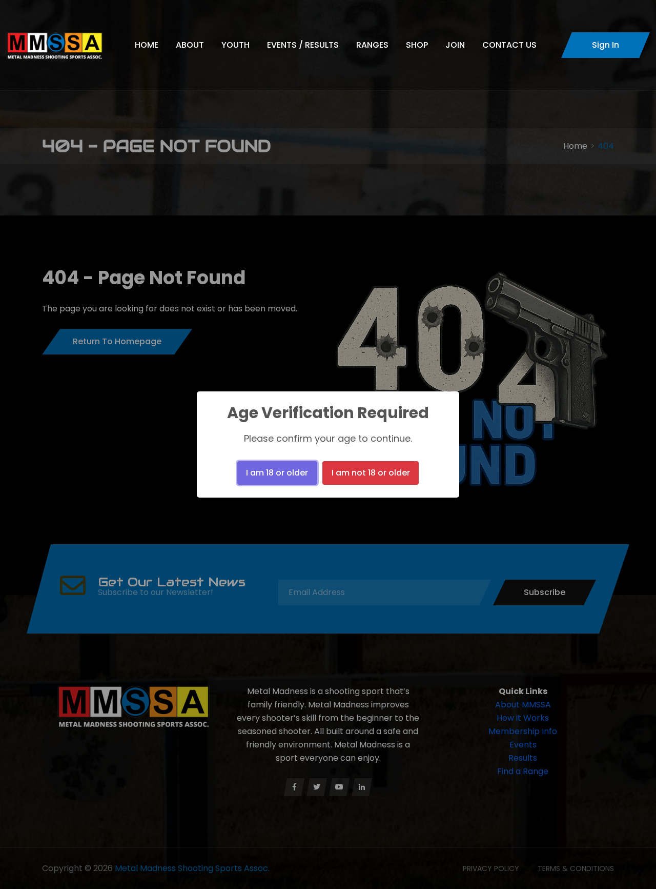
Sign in (605, 45)
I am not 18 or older (371, 473)
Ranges (372, 45)
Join (455, 45)
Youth (235, 45)
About (190, 45)
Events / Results (303, 45)
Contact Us (509, 45)
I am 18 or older (277, 473)
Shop (417, 45)
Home (146, 45)
